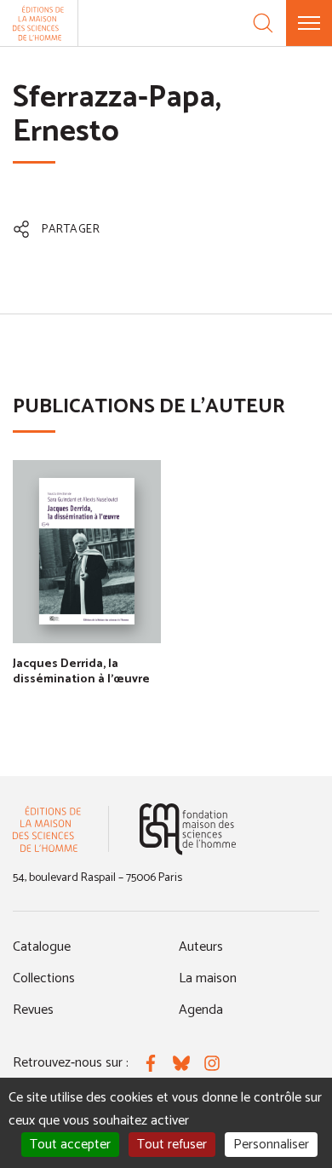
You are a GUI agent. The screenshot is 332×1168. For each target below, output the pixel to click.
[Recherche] (263, 23)
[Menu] (309, 23)
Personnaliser (271, 1144)
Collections (44, 978)
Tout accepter (70, 1144)
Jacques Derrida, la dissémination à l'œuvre (81, 671)
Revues (33, 1009)
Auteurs (201, 946)
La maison (208, 978)
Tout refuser (172, 1144)
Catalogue (42, 946)
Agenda (201, 1009)
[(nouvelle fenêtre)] (188, 829)
